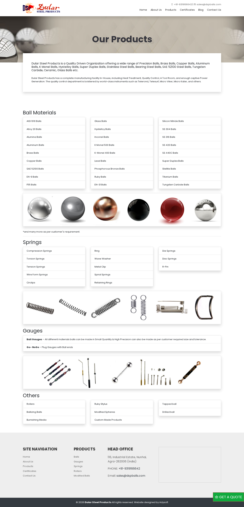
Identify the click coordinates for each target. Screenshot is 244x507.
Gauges (78, 461)
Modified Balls (82, 475)
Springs (78, 466)
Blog (200, 10)
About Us (156, 10)
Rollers (78, 471)
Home (143, 10)
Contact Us (214, 10)
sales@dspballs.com (209, 4)
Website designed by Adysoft (151, 502)
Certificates (187, 10)
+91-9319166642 (183, 4)
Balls (76, 456)
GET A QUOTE (230, 497)
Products (170, 10)
